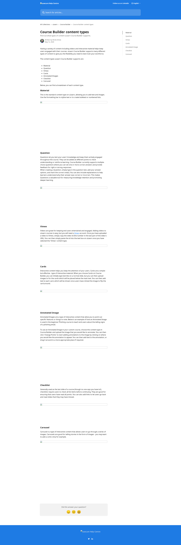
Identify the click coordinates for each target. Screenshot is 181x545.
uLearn (55, 24)
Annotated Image (132, 47)
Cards (128, 43)
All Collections (45, 24)
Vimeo (76, 233)
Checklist (129, 51)
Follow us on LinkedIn (121, 3)
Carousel (129, 54)
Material (128, 33)
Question (129, 36)
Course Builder (65, 24)
